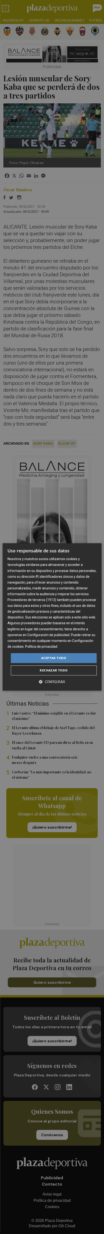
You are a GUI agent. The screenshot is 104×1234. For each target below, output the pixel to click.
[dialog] (52, 617)
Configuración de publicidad (48, 635)
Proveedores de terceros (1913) (31, 600)
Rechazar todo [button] (53, 670)
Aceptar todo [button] (53, 658)
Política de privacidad (41, 646)
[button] (52, 682)
